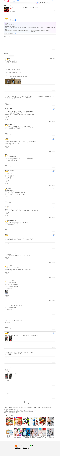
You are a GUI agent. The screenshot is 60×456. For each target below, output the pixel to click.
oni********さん (53, 59)
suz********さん (53, 125)
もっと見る (52, 415)
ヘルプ (55, 0)
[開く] (8, 81)
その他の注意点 (14, 33)
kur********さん (53, 171)
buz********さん (53, 189)
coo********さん (53, 235)
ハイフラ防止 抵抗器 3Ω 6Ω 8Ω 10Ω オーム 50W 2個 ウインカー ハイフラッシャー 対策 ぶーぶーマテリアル (25, 7)
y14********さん (53, 333)
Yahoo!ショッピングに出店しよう (50, 0)
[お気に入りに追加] (54, 11)
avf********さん (53, 139)
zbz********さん (53, 109)
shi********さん (53, 221)
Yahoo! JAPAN (44, 0)
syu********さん (53, 207)
